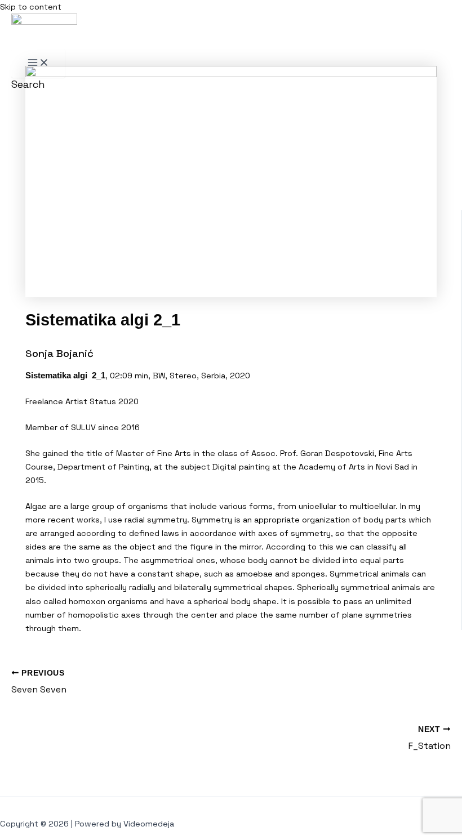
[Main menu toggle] (38, 63)
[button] (28, 84)
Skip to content (30, 7)
